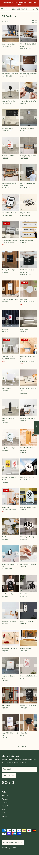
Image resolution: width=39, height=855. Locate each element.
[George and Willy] (19, 9)
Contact (5, 802)
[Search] (7, 9)
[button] (36, 427)
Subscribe (9, 775)
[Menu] (2, 9)
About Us (5, 806)
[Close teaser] (33, 435)
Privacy (4, 816)
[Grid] (33, 21)
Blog (3, 809)
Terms (4, 813)
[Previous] (3, 33)
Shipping (5, 795)
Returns (5, 799)
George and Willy (11, 848)
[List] (36, 21)
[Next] (17, 33)
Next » (23, 746)
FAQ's (4, 792)
